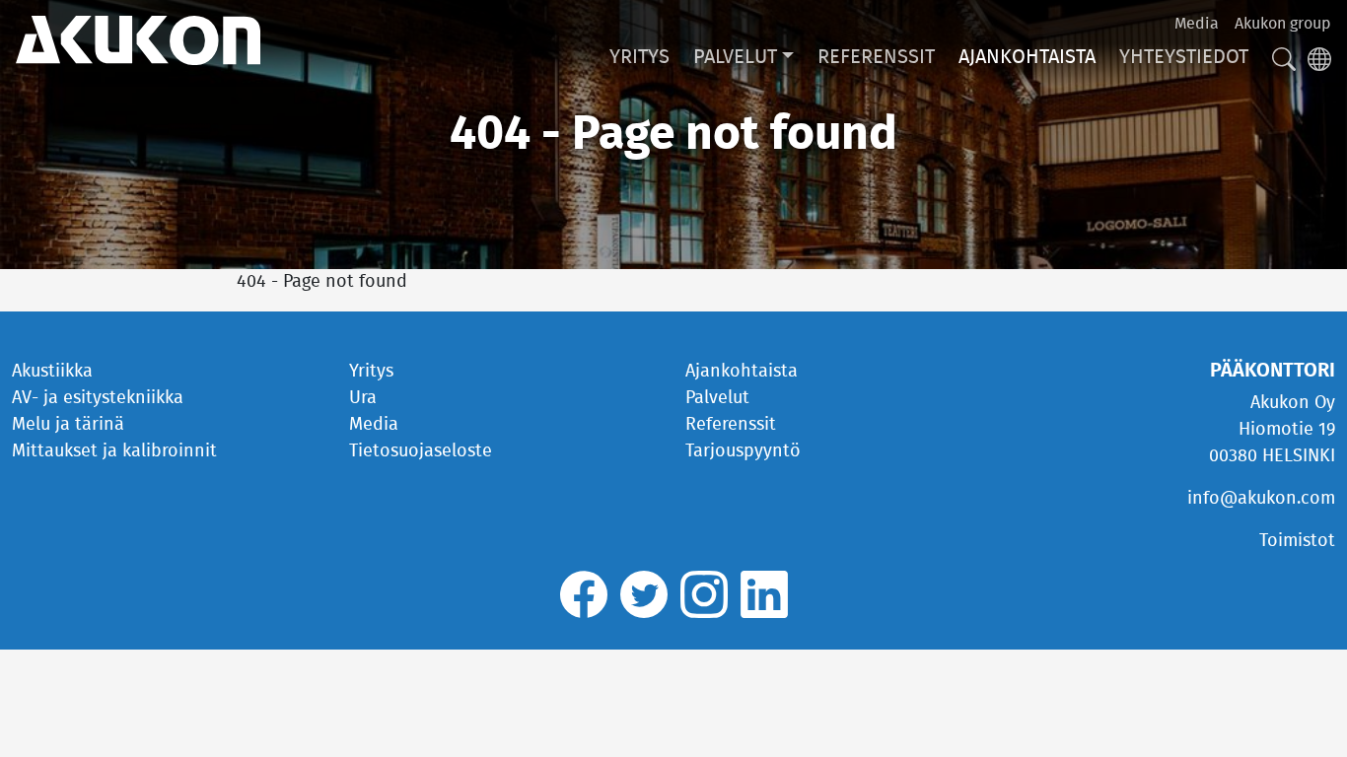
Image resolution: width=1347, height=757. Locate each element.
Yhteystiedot (1183, 57)
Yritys (639, 57)
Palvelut (735, 57)
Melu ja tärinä (68, 425)
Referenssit (876, 57)
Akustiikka (52, 371)
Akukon (138, 40)
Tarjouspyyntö (743, 451)
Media (1196, 24)
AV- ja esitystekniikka (97, 398)
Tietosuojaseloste (420, 451)
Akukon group (1283, 24)
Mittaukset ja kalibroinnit (114, 451)
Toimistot (1297, 541)
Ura (363, 398)
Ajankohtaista (1027, 57)
